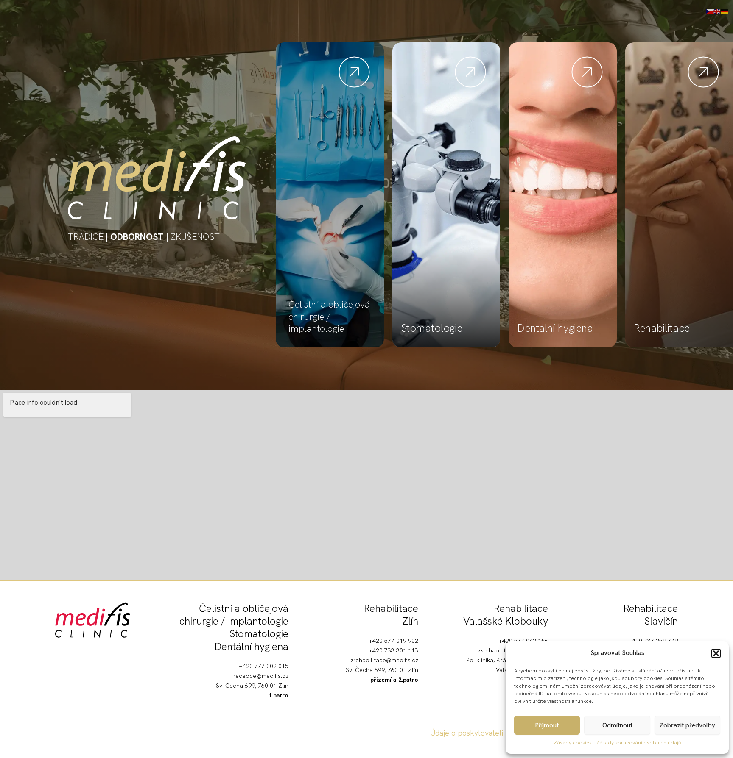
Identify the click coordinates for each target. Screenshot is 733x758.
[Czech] (709, 10)
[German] (725, 10)
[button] (716, 653)
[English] (717, 10)
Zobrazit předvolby (687, 725)
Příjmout (547, 725)
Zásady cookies (573, 742)
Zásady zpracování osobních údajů (638, 742)
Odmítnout (617, 725)
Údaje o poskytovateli (466, 733)
